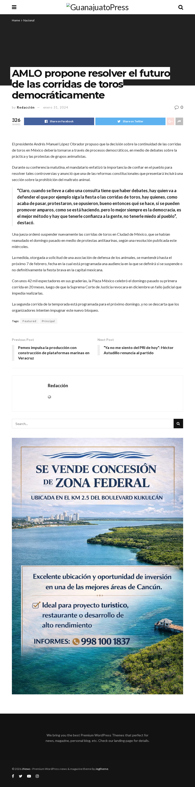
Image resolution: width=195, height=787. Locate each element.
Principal (48, 321)
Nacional (28, 20)
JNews (26, 769)
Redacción (26, 107)
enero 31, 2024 (55, 107)
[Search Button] (178, 423)
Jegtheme (101, 769)
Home (16, 20)
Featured (29, 321)
